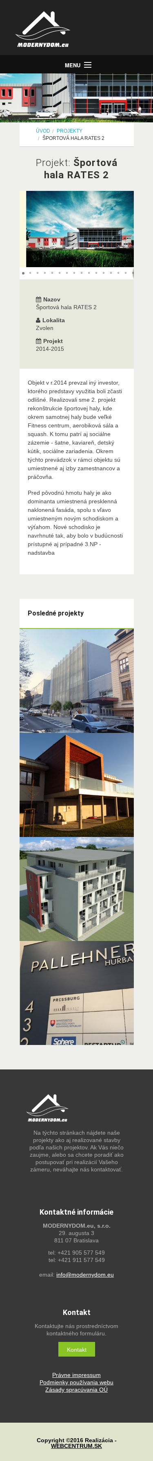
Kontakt (76, 1349)
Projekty (69, 131)
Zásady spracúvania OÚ (76, 1389)
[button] (126, 229)
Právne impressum (76, 1375)
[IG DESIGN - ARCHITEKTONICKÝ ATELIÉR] (80, 30)
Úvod (43, 131)
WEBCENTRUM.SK (76, 1446)
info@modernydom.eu (85, 1274)
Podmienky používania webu (76, 1382)
